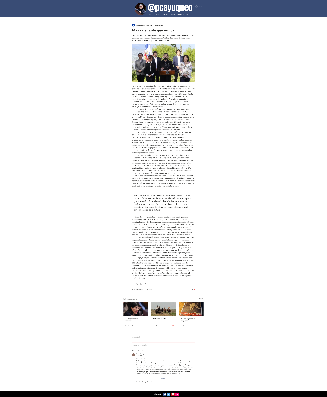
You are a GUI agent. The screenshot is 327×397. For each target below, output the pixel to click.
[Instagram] (177, 394)
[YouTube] (173, 394)
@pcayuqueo (170, 7)
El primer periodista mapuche (188, 320)
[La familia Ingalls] (163, 309)
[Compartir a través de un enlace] (145, 284)
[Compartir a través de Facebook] (133, 284)
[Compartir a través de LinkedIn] (141, 284)
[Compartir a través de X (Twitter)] (137, 284)
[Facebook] (164, 394)
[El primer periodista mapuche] (191, 309)
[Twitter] (168, 394)
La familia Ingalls (159, 319)
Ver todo (201, 298)
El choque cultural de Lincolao (133, 320)
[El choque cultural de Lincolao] (135, 309)
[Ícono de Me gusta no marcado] (137, 382)
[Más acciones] (194, 25)
